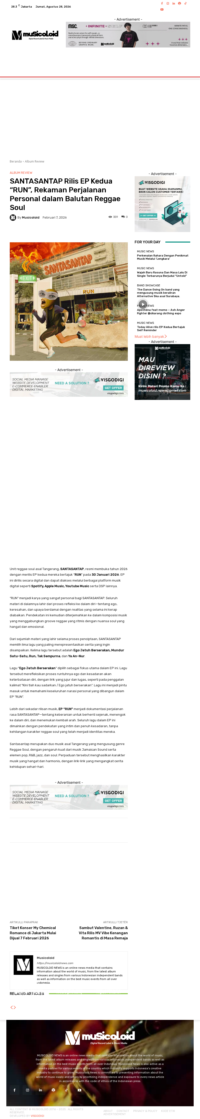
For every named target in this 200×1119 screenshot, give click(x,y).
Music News (145, 251)
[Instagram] (168, 4)
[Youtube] (162, 9)
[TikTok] (185, 4)
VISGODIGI (37, 1116)
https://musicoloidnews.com (55, 963)
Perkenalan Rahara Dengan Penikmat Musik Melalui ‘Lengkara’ (163, 257)
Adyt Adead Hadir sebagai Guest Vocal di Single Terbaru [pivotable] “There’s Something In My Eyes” (69, 993)
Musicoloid (31, 217)
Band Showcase (148, 285)
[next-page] (15, 1007)
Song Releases (68, 981)
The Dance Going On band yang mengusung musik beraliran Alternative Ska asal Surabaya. (158, 293)
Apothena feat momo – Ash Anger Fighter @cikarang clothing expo (161, 311)
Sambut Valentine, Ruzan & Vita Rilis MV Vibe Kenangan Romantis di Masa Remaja (103, 933)
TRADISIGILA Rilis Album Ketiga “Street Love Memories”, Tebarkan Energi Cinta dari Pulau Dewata (29, 993)
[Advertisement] (69, 437)
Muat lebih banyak (149, 336)
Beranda (16, 161)
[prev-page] (11, 1007)
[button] (184, 66)
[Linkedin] (174, 4)
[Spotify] (179, 4)
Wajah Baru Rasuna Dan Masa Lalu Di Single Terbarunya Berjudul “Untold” (162, 274)
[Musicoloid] (14, 217)
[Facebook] (162, 4)
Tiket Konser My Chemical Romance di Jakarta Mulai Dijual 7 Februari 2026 (33, 933)
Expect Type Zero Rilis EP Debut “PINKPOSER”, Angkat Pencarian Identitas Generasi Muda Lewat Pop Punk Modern (108, 993)
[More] (177, 830)
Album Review (34, 161)
